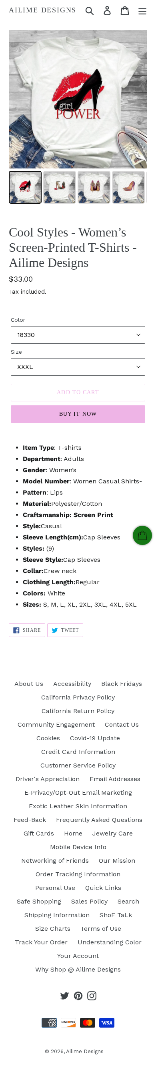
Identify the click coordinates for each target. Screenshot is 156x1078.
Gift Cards (39, 833)
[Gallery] (78, 118)
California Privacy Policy (78, 697)
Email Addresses (115, 779)
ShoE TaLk (116, 915)
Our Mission (117, 860)
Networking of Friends (55, 860)
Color (18, 320)
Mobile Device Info (78, 847)
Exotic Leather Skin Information (78, 806)
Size (16, 352)
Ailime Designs (42, 10)
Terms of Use (100, 928)
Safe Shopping (39, 901)
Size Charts (52, 928)
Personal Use (55, 888)
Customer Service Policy (78, 765)
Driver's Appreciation (48, 779)
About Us (28, 683)
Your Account (78, 956)
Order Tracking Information (78, 874)
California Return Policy (78, 711)
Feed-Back (30, 820)
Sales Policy (89, 901)
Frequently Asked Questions (99, 820)
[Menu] (142, 11)
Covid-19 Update (95, 738)
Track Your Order (41, 942)
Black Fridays (121, 683)
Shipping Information (57, 915)
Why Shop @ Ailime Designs (78, 969)
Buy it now (78, 414)
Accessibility (72, 683)
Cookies (48, 738)
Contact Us (122, 724)
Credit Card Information (78, 751)
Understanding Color (110, 942)
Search (128, 901)
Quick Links (103, 888)
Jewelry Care (112, 833)
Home (73, 833)
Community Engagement (56, 724)
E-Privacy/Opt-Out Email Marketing (78, 792)
